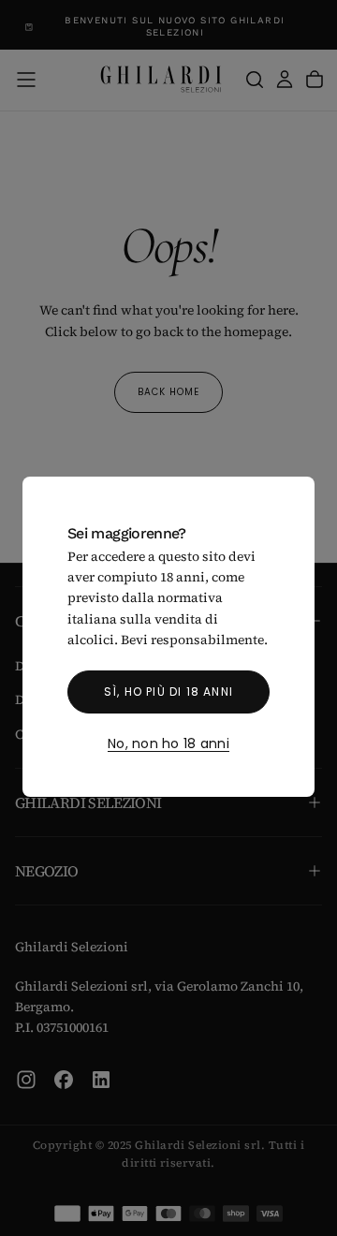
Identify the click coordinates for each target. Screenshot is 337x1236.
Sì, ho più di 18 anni (168, 691)
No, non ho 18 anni (168, 744)
